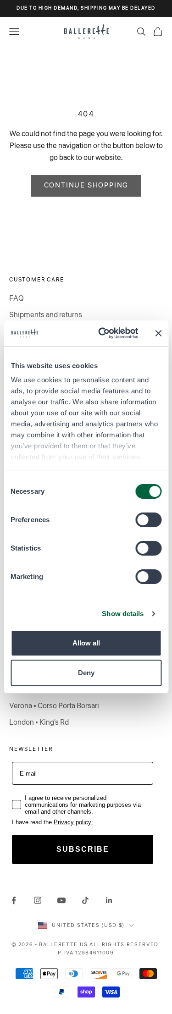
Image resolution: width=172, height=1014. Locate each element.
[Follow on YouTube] (61, 900)
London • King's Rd (39, 722)
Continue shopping (86, 185)
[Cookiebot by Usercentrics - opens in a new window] (102, 333)
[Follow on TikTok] (85, 900)
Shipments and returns (45, 315)
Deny (86, 673)
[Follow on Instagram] (37, 900)
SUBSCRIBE (82, 849)
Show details (123, 613)
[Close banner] (158, 333)
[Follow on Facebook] (13, 900)
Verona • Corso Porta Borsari (54, 706)
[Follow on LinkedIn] (109, 900)
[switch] (148, 520)
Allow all (86, 643)
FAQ (16, 298)
